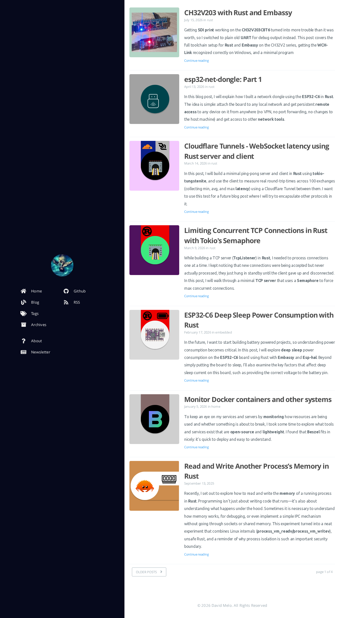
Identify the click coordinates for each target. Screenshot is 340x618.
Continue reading (196, 60)
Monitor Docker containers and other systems (258, 399)
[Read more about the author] (62, 265)
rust (210, 20)
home (215, 406)
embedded (223, 332)
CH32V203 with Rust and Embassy (238, 12)
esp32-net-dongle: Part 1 (223, 79)
